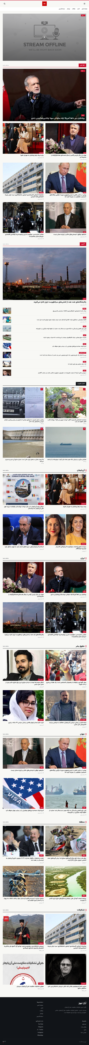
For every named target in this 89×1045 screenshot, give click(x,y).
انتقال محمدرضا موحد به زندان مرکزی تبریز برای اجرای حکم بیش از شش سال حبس (25, 683)
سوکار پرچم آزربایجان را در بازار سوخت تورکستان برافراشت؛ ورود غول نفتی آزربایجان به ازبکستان (24, 508)
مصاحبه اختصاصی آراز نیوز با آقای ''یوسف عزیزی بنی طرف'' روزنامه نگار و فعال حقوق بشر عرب (67, 421)
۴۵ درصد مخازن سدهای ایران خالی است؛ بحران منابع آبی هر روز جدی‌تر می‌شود (24, 460)
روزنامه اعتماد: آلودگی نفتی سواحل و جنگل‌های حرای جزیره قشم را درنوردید (67, 899)
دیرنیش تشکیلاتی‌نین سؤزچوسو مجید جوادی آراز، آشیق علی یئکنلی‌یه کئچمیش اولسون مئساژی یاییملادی (24, 947)
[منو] (84, 3)
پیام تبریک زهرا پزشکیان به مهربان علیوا (32, 155)
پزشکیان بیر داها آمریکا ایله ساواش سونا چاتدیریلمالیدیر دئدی (58, 118)
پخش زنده (83, 1027)
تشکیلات (41, 192)
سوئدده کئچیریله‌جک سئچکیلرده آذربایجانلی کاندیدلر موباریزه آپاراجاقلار (71, 548)
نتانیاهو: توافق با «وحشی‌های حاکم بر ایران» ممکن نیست (69, 234)
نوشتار (68, 9)
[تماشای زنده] (44, 37)
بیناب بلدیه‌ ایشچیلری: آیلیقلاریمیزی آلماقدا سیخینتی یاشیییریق (69, 311)
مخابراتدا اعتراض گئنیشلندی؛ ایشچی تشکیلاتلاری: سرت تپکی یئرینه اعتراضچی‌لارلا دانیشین (24, 196)
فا (3, 1042)
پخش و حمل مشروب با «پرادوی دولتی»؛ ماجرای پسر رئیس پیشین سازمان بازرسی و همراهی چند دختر (24, 421)
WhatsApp (40, 1035)
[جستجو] (4, 3)
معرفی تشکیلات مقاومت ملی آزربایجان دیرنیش (30, 986)
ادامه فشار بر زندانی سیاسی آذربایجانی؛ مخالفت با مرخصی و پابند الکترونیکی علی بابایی (67, 724)
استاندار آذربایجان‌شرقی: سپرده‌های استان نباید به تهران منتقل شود (24, 547)
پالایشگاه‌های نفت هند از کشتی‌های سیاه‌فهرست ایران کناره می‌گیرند (60, 302)
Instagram (40, 1033)
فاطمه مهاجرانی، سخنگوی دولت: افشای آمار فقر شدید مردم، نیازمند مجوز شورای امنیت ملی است (61, 320)
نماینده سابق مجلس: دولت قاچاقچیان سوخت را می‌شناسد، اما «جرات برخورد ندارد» (64, 338)
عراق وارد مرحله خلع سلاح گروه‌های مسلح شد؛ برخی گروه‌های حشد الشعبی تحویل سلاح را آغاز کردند (66, 859)
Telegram (40, 1027)
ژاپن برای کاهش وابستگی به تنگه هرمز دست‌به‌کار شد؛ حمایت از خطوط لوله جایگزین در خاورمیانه (61, 329)
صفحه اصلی (84, 9)
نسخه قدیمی (62, 9)
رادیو (85, 1030)
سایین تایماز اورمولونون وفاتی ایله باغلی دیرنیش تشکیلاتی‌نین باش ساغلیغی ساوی (67, 987)
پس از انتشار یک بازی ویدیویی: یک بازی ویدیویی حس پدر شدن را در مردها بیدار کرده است (63, 355)
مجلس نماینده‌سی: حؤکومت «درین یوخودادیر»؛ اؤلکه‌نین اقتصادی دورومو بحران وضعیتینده (24, 235)
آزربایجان (41, 153)
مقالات (73, 9)
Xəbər (84, 308)
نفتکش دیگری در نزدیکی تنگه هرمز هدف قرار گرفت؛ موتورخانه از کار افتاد (66, 460)
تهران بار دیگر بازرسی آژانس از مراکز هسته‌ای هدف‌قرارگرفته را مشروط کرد (68, 156)
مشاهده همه (6, 65)
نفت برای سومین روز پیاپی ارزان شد (77, 364)
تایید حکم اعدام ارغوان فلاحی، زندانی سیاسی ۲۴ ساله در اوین (26, 723)
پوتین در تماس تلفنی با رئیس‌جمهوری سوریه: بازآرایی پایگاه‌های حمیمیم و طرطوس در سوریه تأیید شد (68, 196)
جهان (85, 192)
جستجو (84, 1024)
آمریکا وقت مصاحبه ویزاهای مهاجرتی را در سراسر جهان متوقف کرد (69, 346)
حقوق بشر (83, 679)
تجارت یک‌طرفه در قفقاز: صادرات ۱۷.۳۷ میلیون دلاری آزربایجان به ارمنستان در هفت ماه (25, 859)
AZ (5, 1042)
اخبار (78, 9)
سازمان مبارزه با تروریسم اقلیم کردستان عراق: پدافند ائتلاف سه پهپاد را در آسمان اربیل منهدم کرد (24, 899)
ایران (83, 115)
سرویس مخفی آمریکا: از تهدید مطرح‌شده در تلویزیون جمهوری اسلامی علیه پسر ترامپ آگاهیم (62, 373)
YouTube (40, 1024)
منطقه (84, 855)
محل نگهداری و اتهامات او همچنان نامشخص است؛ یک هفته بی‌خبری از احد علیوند (66, 683)
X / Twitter (40, 1030)
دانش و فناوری (83, 353)
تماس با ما (83, 1033)
